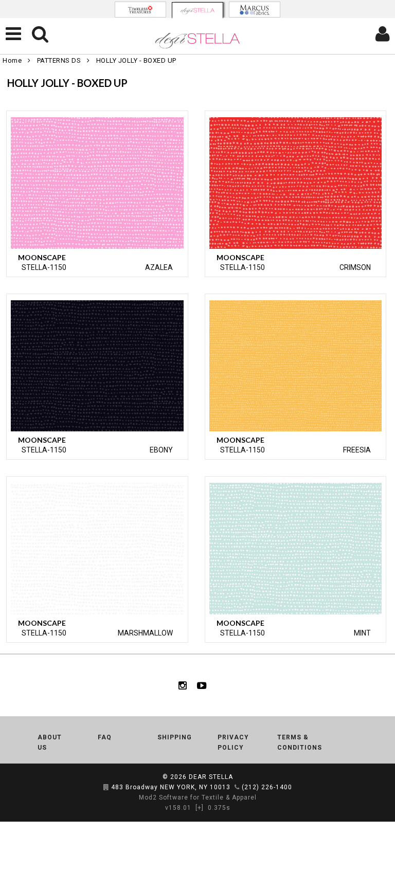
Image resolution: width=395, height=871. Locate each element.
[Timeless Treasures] (140, 9)
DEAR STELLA (211, 777)
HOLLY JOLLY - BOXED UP (136, 60)
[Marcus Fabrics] (254, 9)
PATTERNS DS (59, 60)
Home (12, 60)
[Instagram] (182, 685)
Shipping (174, 737)
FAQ (105, 737)
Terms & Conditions (299, 742)
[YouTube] (202, 685)
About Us (50, 742)
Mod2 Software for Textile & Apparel (198, 797)
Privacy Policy (233, 742)
